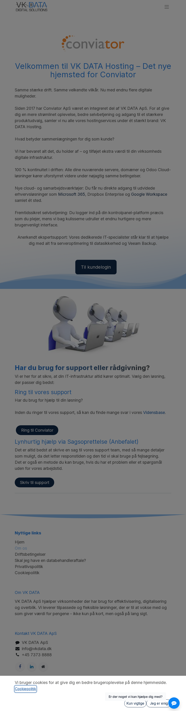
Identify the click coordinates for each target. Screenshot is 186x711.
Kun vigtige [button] (135, 703)
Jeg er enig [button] (159, 703)
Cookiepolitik (25, 689)
